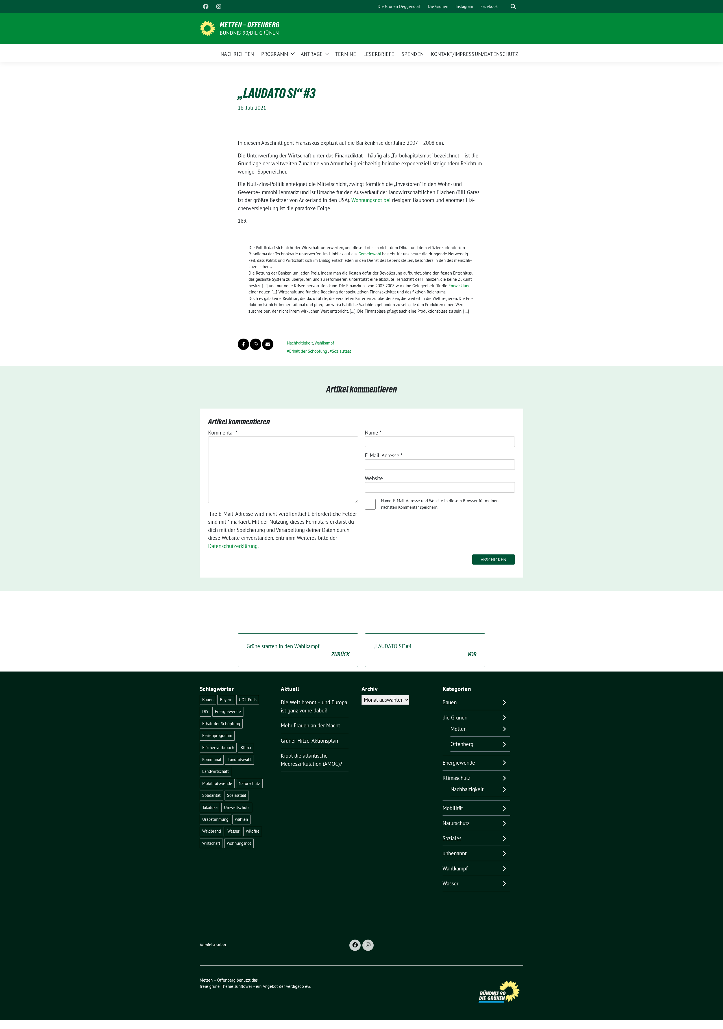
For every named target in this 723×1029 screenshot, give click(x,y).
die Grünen (455, 717)
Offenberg (461, 744)
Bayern (226, 699)
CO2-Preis (247, 699)
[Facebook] (205, 6)
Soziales (452, 838)
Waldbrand (211, 831)
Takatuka (209, 807)
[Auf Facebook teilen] (243, 344)
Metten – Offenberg (250, 25)
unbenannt (455, 853)
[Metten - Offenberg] (207, 28)
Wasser (233, 831)
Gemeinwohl (369, 253)
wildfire (253, 831)
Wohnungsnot (239, 843)
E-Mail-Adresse (384, 455)
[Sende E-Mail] (267, 344)
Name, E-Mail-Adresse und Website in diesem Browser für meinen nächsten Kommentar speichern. (439, 504)
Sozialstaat (341, 351)
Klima (246, 747)
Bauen (208, 699)
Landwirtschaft (215, 771)
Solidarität (211, 795)
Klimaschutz (457, 778)
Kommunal (211, 759)
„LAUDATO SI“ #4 (425, 650)
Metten (458, 728)
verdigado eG (298, 986)
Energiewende (228, 711)
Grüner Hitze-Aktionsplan (309, 740)
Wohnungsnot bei (371, 200)
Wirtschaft (211, 843)
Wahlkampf (324, 343)
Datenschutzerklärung (233, 546)
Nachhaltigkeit (300, 343)
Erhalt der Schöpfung (308, 351)
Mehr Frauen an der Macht (310, 725)
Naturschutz (249, 783)
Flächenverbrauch (218, 747)
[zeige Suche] (513, 6)
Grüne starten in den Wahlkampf (298, 650)
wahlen (241, 819)
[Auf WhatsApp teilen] (255, 344)
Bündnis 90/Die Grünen (249, 33)
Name (373, 432)
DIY (205, 711)
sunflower (243, 986)
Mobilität (453, 808)
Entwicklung (459, 285)
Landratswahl (239, 759)
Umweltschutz (237, 807)
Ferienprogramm (217, 735)
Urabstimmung (215, 819)
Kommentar (223, 432)
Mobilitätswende (217, 783)
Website (374, 478)
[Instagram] (218, 6)
